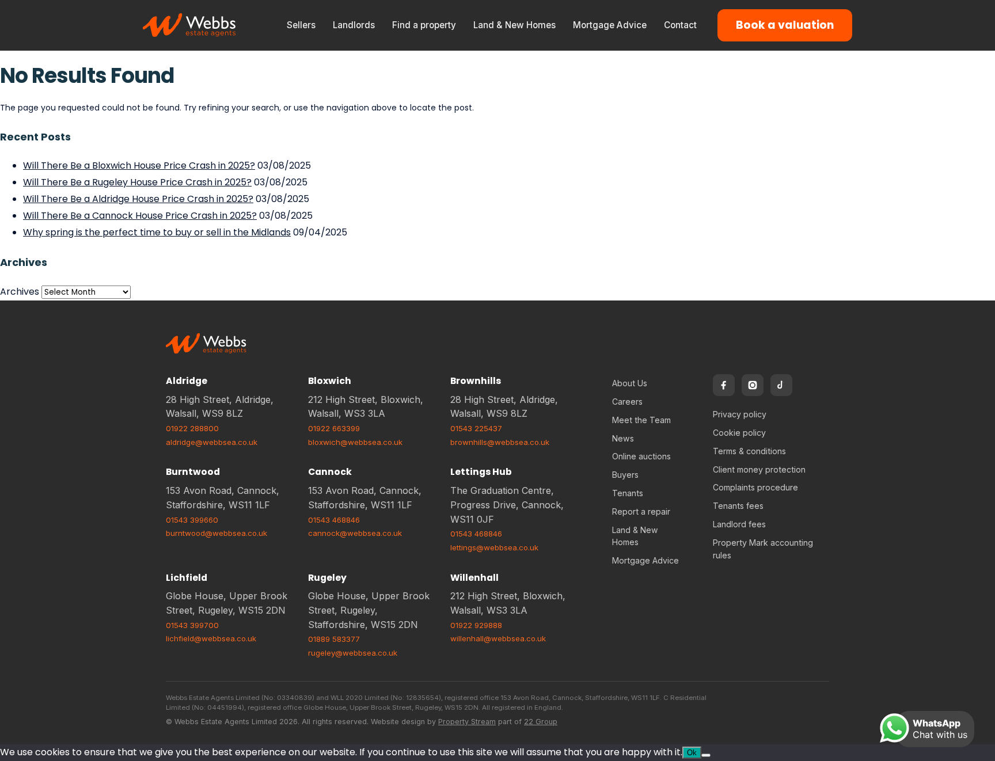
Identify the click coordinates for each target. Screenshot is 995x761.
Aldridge (186, 381)
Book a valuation (785, 25)
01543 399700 (192, 625)
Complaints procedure (755, 487)
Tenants (627, 493)
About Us (629, 383)
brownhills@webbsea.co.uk (499, 442)
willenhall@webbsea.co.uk (498, 638)
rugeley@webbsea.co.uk (352, 652)
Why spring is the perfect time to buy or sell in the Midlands (157, 232)
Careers (627, 401)
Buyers (625, 475)
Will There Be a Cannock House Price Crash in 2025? (140, 215)
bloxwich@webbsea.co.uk (355, 442)
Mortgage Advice (610, 25)
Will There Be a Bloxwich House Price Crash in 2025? (139, 165)
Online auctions (641, 456)
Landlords (354, 25)
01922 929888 (476, 625)
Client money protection (759, 469)
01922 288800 (192, 428)
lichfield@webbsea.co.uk (211, 638)
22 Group (540, 721)
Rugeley (327, 578)
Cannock (330, 472)
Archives (19, 291)
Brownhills (475, 381)
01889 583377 (334, 639)
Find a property (424, 25)
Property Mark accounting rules (763, 549)
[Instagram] (753, 385)
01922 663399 (334, 428)
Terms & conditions (749, 451)
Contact (680, 25)
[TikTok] (781, 385)
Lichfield (186, 578)
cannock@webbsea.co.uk (355, 533)
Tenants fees (738, 506)
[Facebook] (724, 385)
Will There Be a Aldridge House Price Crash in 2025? (138, 199)
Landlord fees (739, 524)
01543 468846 (334, 519)
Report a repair (641, 511)
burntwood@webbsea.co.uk (216, 533)
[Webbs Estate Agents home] (190, 25)
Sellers (301, 25)
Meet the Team (641, 420)
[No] (706, 755)
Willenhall (474, 578)
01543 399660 (192, 519)
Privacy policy (739, 414)
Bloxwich (329, 381)
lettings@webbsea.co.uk (494, 547)
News (623, 438)
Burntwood (193, 472)
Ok (692, 752)
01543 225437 (476, 428)
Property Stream (467, 721)
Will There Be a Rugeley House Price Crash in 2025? (137, 182)
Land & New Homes (514, 25)
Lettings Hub (481, 472)
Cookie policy (739, 432)
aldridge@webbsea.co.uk (211, 442)
